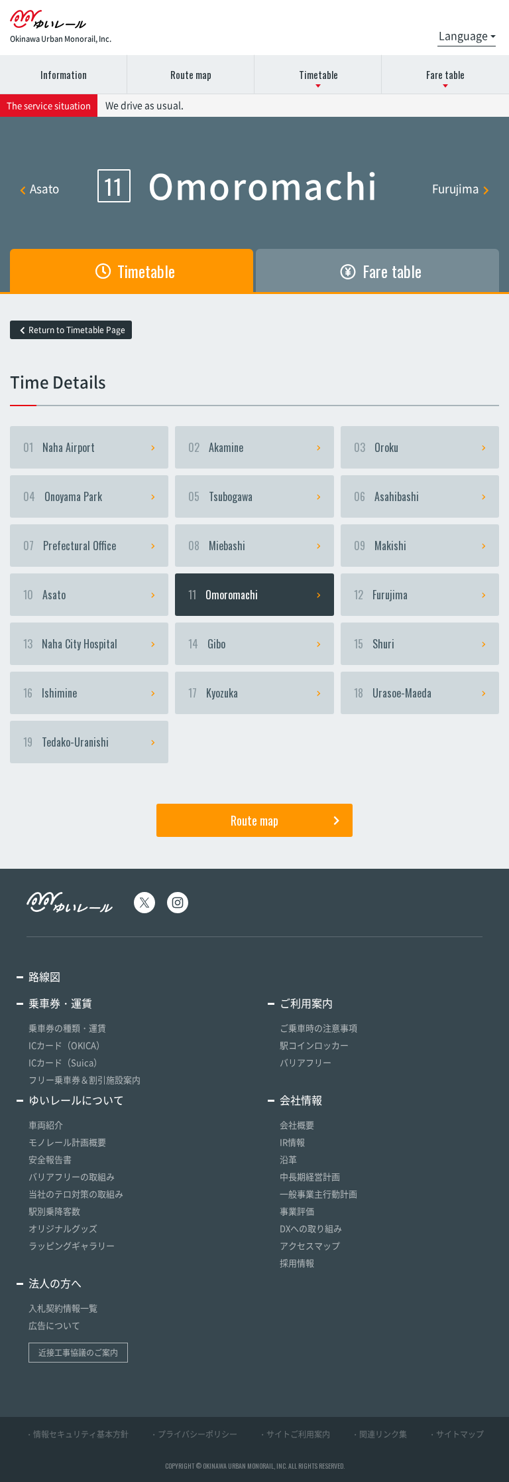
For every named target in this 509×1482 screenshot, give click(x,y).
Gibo (206, 644)
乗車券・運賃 (60, 1003)
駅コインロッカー (314, 1045)
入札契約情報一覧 (62, 1307)
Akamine (215, 447)
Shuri (374, 644)
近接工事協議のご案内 (78, 1353)
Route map (190, 74)
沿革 (288, 1159)
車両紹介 (45, 1124)
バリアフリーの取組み (71, 1176)
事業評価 (297, 1211)
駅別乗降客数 (54, 1211)
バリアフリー (305, 1062)
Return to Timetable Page (76, 330)
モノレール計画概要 (67, 1142)
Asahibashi (386, 496)
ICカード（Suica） (65, 1062)
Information (63, 74)
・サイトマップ (456, 1434)
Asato (44, 188)
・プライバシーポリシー (193, 1434)
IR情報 (292, 1142)
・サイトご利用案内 (294, 1434)
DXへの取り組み (311, 1228)
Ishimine (50, 693)
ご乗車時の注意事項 (318, 1027)
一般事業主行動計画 (318, 1193)
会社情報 (301, 1100)
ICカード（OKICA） (66, 1045)
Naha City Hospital (70, 644)
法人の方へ (55, 1283)
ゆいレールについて (76, 1100)
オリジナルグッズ (62, 1228)
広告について (54, 1325)
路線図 (44, 976)
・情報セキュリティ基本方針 (77, 1434)
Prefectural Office (69, 546)
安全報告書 (50, 1159)
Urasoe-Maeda (392, 693)
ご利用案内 (306, 1003)
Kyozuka (213, 693)
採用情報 (297, 1262)
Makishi (380, 546)
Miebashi (216, 546)
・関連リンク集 (379, 1434)
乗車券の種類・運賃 (67, 1027)
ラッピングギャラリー (71, 1245)
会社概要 (297, 1124)
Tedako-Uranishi (66, 742)
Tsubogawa (220, 496)
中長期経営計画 (310, 1176)
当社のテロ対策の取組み (75, 1193)
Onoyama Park (62, 496)
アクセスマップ (310, 1245)
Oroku (376, 447)
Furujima (455, 188)
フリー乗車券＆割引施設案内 (84, 1079)
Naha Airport (59, 447)
